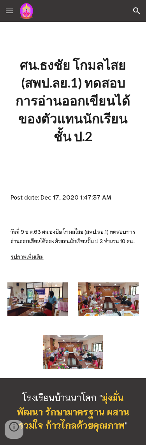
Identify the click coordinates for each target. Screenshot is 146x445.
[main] (73, 101)
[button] (9, 10)
